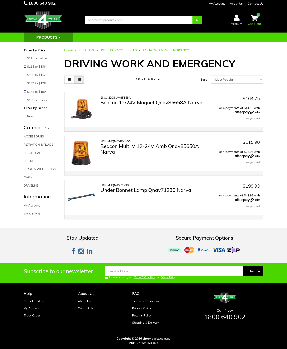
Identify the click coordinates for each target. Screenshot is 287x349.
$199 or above (37, 100)
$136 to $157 (36, 75)
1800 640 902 (41, 3)
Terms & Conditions (144, 277)
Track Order (32, 214)
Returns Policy (141, 315)
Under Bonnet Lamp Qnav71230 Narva (145, 190)
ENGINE (29, 161)
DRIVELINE (31, 185)
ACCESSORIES (34, 136)
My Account (217, 3)
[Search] (197, 20)
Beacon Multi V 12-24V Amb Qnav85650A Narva (149, 149)
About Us (236, 3)
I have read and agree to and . (142, 277)
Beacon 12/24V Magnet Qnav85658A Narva (151, 102)
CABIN (28, 177)
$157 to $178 (36, 83)
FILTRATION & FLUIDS (38, 144)
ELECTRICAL (32, 153)
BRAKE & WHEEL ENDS (40, 169)
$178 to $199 (36, 92)
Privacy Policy (168, 277)
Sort (203, 79)
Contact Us (255, 3)
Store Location (34, 301)
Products (47, 37)
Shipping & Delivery (145, 322)
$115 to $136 (36, 66)
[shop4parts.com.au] (43, 20)
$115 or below (37, 58)
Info (257, 112)
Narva (31, 116)
